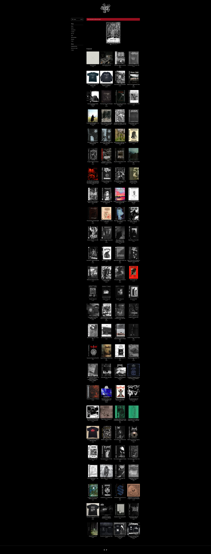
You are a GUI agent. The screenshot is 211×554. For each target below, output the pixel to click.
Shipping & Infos (74, 46)
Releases (72, 39)
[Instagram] (104, 550)
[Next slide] (138, 32)
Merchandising (73, 37)
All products (73, 29)
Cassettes (72, 31)
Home (72, 26)
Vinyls (72, 41)
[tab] (109, 44)
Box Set (72, 33)
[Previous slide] (88, 32)
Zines (72, 35)
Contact (72, 50)
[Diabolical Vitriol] (105, 8)
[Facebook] (106, 550)
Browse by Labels (74, 48)
